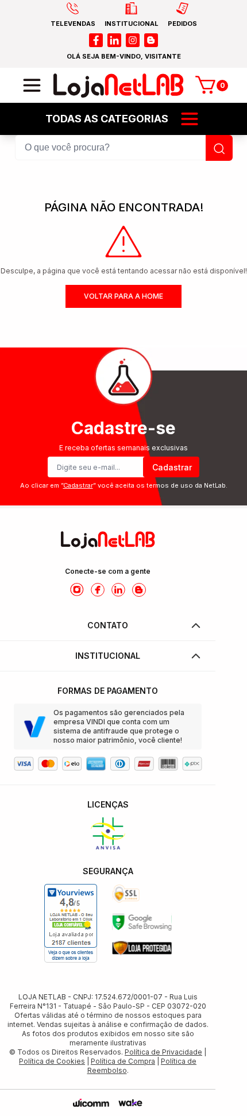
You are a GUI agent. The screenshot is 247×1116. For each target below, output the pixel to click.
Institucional (107, 656)
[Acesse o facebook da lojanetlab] (96, 40)
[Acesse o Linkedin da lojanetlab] (118, 590)
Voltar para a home (123, 296)
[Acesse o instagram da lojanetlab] (133, 40)
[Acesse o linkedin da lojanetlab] (114, 40)
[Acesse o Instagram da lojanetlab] (77, 590)
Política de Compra (123, 1061)
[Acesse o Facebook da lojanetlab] (98, 590)
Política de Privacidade (163, 1052)
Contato (107, 625)
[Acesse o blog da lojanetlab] (151, 40)
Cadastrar (172, 467)
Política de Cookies (52, 1061)
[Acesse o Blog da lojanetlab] (139, 590)
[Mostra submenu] (189, 119)
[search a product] (219, 148)
